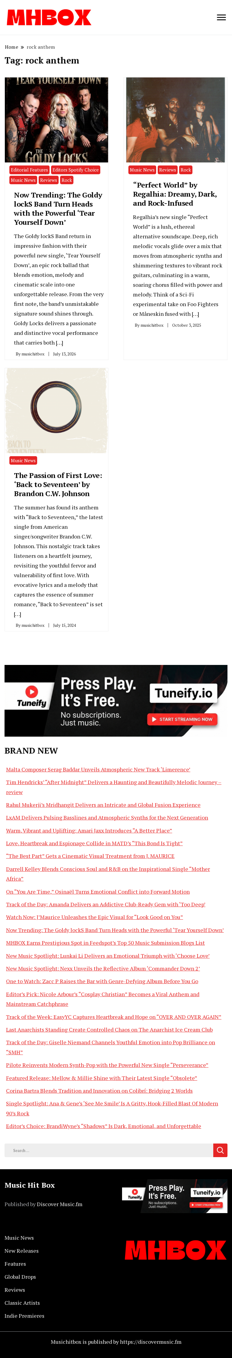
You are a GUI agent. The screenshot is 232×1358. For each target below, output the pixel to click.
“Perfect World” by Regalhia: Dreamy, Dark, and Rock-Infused (175, 194)
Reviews (48, 180)
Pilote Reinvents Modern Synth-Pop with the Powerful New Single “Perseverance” (107, 1064)
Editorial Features (29, 170)
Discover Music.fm (59, 1204)
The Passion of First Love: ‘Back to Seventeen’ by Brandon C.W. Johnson (58, 484)
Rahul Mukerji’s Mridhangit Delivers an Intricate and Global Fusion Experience (103, 804)
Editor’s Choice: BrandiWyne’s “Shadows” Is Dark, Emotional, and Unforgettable (103, 1126)
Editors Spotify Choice (76, 170)
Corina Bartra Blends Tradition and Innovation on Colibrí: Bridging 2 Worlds (99, 1090)
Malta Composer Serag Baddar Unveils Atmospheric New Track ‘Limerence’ (98, 769)
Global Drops (20, 1276)
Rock (67, 180)
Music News (23, 180)
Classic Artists (22, 1302)
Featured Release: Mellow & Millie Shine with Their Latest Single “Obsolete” (101, 1077)
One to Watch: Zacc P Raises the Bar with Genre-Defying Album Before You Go (102, 981)
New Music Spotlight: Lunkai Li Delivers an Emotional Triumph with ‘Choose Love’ (108, 955)
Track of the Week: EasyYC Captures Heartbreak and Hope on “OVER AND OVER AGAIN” (113, 1016)
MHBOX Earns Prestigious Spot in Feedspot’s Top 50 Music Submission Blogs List (105, 942)
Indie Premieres (24, 1315)
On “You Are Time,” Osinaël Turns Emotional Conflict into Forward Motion (98, 891)
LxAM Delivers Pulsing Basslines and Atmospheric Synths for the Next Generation (107, 817)
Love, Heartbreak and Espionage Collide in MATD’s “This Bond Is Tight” (94, 843)
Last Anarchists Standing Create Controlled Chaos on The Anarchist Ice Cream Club (109, 1029)
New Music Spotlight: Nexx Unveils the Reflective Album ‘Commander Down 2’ (103, 968)
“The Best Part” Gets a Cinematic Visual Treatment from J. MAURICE (90, 855)
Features (15, 1263)
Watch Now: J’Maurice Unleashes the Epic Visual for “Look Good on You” (94, 917)
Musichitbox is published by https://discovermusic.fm (116, 1341)
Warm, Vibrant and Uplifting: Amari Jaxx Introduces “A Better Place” (89, 830)
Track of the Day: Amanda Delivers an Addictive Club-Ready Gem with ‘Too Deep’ (105, 904)
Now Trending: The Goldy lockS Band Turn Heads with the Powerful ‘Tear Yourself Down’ (58, 208)
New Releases (22, 1250)
